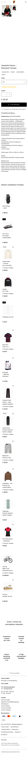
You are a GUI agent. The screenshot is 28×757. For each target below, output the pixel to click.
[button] (4, 22)
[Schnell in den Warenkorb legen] (13, 247)
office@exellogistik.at (9, 687)
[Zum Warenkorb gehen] (26, 2)
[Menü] (2, 2)
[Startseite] (14, 2)
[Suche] (4, 2)
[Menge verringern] (3, 94)
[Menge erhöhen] (9, 94)
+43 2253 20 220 (8, 688)
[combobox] (14, 82)
